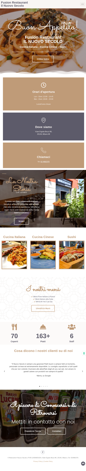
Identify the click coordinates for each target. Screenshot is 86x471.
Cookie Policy (48, 461)
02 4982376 (45, 162)
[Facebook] (43, 452)
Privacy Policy (38, 461)
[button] (43, 59)
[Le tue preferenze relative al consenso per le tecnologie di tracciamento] (84, 353)
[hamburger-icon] (82, 4)
